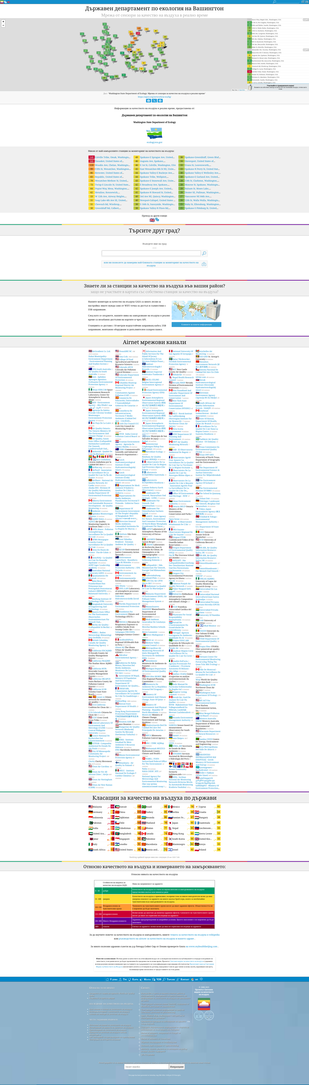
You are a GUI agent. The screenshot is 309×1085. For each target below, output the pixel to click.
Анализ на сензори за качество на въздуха (108, 1014)
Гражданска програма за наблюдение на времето (163, 1021)
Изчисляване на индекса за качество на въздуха (111, 1027)
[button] (3, 22)
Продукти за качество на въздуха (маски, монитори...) (108, 1033)
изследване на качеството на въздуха (111, 1003)
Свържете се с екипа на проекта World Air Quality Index (111, 994)
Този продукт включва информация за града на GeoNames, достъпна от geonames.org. (162, 1011)
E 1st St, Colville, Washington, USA (155, 165)
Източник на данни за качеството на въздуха (110, 1025)
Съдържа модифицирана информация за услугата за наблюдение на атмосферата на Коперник (165, 1028)
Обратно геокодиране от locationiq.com (159, 1042)
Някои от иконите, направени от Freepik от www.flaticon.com (161, 1034)
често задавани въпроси (103, 1019)
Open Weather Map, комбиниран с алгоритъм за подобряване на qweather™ (162, 1016)
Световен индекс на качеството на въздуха (187, 961)
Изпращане (177, 1066)
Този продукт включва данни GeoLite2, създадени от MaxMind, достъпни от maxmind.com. (165, 1005)
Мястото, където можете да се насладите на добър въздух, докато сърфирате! (164, 1050)
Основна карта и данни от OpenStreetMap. (160, 1045)
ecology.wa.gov (154, 142)
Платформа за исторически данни (104, 1039)
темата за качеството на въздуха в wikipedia (195, 934)
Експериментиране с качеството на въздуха (109, 1011)
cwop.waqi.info (147, 1024)
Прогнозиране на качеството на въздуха (107, 1030)
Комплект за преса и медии (101, 998)
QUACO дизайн (147, 1054)
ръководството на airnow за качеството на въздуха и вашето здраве (156, 938)
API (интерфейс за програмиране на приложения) (112, 1037)
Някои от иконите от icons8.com (155, 1039)
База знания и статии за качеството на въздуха (110, 1009)
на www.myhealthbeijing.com (201, 946)
